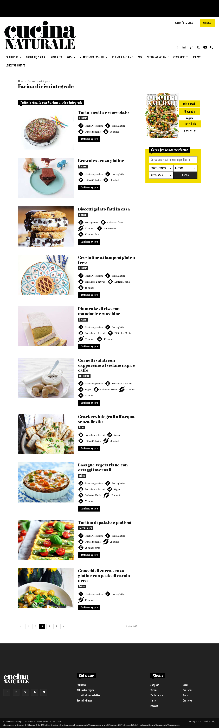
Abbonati (207, 22)
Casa (140, 57)
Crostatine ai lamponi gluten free (106, 259)
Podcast (197, 57)
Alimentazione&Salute (92, 57)
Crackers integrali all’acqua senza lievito (106, 419)
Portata (179, 168)
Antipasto (84, 376)
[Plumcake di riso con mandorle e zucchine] (46, 326)
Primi (185, 685)
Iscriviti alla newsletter (88, 695)
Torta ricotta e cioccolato (103, 112)
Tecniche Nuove (84, 700)
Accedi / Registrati (185, 22)
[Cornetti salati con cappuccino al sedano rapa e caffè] (46, 378)
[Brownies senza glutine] (46, 178)
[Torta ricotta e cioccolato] (46, 130)
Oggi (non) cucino (35, 57)
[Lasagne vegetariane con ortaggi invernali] (46, 482)
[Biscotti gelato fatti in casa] (46, 226)
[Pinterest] (191, 47)
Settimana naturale (158, 57)
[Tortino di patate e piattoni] (46, 540)
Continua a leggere (89, 139)
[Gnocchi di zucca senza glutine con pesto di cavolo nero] (46, 588)
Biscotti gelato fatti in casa (104, 209)
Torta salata (85, 528)
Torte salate (156, 695)
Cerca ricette (180, 57)
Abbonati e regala (85, 690)
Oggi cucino (12, 57)
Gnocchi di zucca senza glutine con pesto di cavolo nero (104, 575)
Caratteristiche (158, 168)
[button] (211, 47)
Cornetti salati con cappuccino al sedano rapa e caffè (106, 365)
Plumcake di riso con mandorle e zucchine (99, 311)
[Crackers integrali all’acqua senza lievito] (46, 434)
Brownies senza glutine (101, 160)
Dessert (83, 118)
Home (21, 81)
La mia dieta (56, 57)
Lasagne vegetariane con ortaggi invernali (103, 467)
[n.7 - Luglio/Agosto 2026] (162, 116)
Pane (81, 427)
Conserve (187, 700)
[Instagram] (184, 47)
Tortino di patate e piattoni (104, 522)
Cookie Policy (210, 721)
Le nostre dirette (15, 65)
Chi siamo (81, 685)
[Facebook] (177, 47)
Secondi (154, 690)
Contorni (187, 690)
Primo (82, 475)
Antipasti (154, 685)
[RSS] (198, 47)
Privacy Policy (195, 721)
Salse (153, 700)
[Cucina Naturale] (40, 50)
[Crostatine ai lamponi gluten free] (46, 275)
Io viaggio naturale (122, 57)
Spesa (70, 57)
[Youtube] (205, 47)
